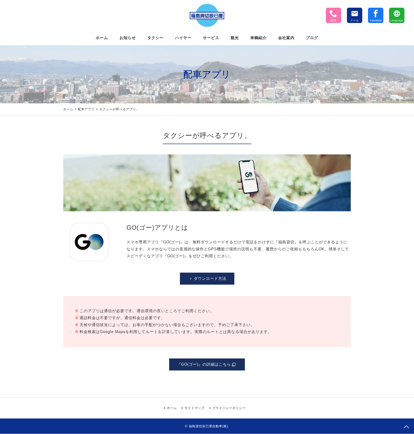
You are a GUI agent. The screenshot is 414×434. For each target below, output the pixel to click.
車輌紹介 (258, 38)
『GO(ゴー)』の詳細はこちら (204, 364)
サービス (211, 38)
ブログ (312, 38)
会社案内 (286, 38)
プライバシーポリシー (229, 408)
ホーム (102, 38)
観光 (235, 38)
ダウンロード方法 (210, 278)
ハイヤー (183, 38)
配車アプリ (86, 109)
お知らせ (128, 38)
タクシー (155, 38)
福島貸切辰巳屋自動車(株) (208, 426)
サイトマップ (194, 408)
